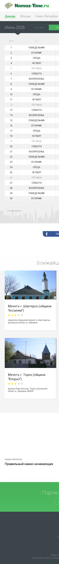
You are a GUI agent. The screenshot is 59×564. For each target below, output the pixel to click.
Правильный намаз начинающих (29, 464)
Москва (25, 16)
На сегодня (38, 27)
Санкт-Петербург (46, 16)
